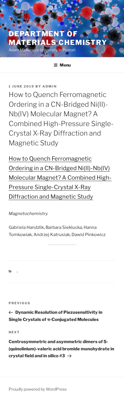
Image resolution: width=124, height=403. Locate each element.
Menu (65, 64)
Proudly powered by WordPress (38, 389)
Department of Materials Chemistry (58, 38)
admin (49, 86)
